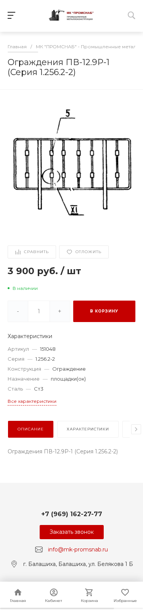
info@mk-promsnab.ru (78, 549)
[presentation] (136, 429)
